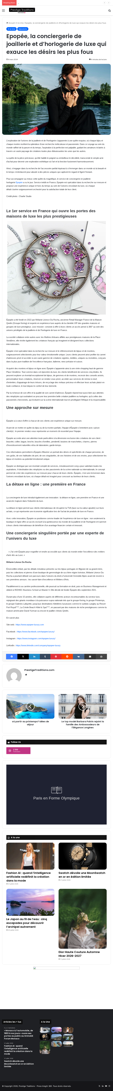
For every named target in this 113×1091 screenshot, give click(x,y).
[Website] (26, 674)
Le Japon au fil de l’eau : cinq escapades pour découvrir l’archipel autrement (26, 923)
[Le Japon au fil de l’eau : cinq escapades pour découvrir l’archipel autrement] (30, 902)
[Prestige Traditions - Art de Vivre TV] (22, 10)
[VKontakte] (78, 656)
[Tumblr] (45, 656)
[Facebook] (11, 656)
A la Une (20, 23)
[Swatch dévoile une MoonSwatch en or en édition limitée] (83, 856)
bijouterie (23, 29)
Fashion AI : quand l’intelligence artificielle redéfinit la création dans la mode (28, 877)
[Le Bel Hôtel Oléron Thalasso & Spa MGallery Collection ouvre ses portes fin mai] (68, 1044)
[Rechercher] (109, 11)
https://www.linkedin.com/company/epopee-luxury (38, 645)
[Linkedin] (34, 656)
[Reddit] (67, 656)
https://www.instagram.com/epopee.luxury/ (36, 638)
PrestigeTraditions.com (39, 670)
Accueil (11, 23)
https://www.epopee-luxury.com (30, 624)
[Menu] (3, 11)
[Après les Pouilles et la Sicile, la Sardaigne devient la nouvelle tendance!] (56, 1037)
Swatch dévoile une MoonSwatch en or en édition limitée (82, 875)
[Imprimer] (101, 656)
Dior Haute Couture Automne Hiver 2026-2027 (38, 3)
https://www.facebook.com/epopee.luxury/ (36, 631)
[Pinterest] (55, 656)
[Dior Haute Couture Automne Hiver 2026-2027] (83, 919)
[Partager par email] (90, 656)
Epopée (19, 182)
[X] (23, 656)
